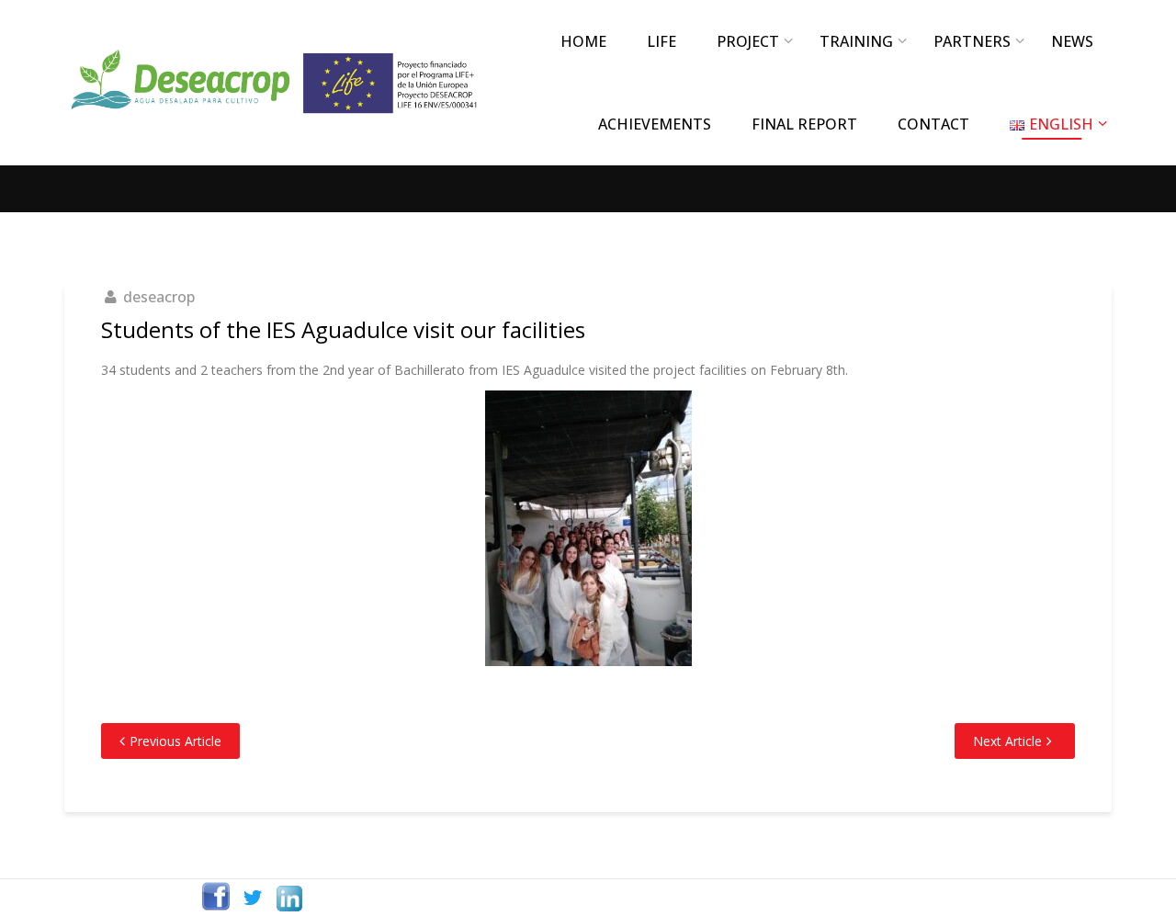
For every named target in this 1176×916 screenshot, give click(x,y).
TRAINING (856, 41)
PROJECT (748, 41)
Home (583, 41)
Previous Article (175, 741)
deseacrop (159, 297)
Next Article (1007, 741)
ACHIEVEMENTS (654, 124)
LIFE (661, 41)
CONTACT (933, 124)
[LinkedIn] (289, 897)
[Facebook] (215, 897)
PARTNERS (972, 41)
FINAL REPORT (804, 124)
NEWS (1072, 41)
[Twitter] (252, 897)
